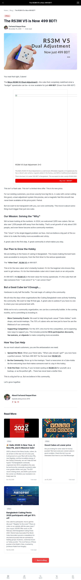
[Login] (78, 3)
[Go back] (3, 3)
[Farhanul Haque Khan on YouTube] (18, 402)
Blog (11, 10)
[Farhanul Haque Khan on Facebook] (13, 402)
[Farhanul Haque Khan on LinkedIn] (16, 402)
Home (6, 10)
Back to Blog (42, 560)
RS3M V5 (23, 263)
